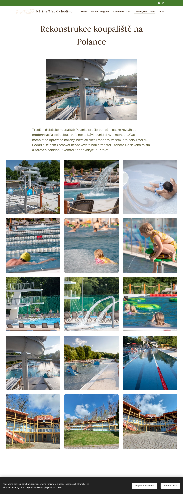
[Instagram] (163, 2)
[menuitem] (84, 11)
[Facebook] (159, 2)
